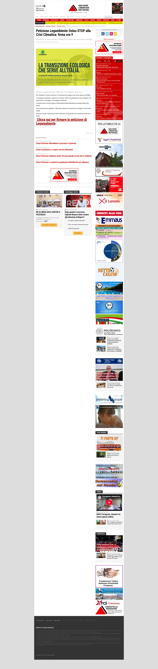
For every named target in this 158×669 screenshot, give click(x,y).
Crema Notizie (49, 620)
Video (113, 20)
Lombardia (79, 20)
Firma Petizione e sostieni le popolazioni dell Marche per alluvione (62, 162)
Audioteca (101, 534)
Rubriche (106, 20)
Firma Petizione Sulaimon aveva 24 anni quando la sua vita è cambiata (64, 156)
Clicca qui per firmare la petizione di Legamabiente (61, 121)
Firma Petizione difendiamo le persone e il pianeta (56, 143)
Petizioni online (42, 192)
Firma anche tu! (50, 225)
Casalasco (54, 20)
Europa (92, 20)
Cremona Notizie (39, 620)
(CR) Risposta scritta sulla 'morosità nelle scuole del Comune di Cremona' (110, 23)
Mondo (99, 20)
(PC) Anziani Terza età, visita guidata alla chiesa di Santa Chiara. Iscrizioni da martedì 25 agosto (64, 23)
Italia (86, 20)
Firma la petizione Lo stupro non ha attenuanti (54, 149)
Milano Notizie (57, 620)
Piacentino (70, 20)
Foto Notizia (101, 432)
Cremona (46, 20)
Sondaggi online (71, 192)
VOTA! (78, 233)
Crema (62, 20)
